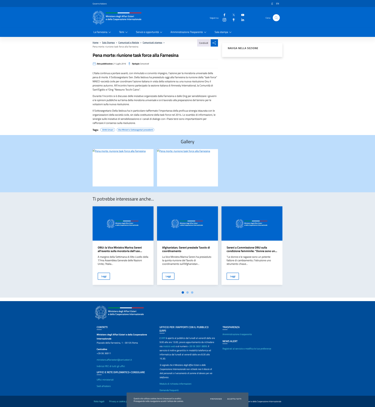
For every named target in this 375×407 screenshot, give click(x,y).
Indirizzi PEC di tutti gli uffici (111, 366)
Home (95, 42)
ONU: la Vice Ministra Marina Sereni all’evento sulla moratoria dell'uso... (120, 249)
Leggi (103, 276)
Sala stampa (221, 32)
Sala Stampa (108, 42)
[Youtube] (241, 15)
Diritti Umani (107, 129)
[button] (276, 17)
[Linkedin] (241, 20)
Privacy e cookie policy (120, 401)
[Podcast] (232, 20)
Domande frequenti (169, 390)
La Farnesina (100, 32)
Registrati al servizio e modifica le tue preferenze (247, 348)
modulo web (169, 346)
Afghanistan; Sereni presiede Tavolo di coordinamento (186, 249)
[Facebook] (223, 15)
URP (163, 338)
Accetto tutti (234, 399)
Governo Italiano (100, 3)
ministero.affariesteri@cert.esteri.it (114, 359)
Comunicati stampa (152, 42)
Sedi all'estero (104, 386)
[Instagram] (223, 20)
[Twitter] (232, 15)
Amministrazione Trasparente (187, 32)
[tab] (183, 292)
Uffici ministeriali (105, 379)
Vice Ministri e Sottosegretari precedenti (135, 129)
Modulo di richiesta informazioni (175, 383)
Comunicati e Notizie (128, 42)
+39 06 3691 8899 (197, 346)
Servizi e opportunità (147, 32)
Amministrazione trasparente (237, 334)
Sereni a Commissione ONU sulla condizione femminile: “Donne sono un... (252, 249)
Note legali (99, 401)
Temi (121, 32)
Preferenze (216, 399)
